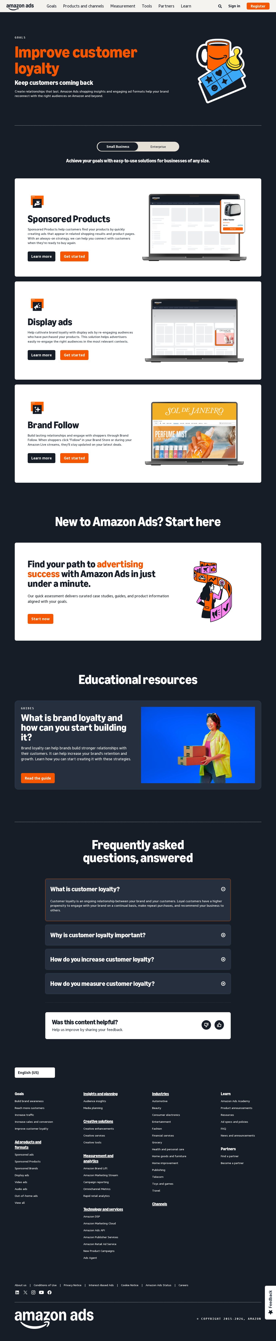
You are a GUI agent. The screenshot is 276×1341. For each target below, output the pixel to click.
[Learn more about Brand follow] (194, 433)
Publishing (158, 1170)
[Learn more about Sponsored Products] (194, 227)
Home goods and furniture (169, 1156)
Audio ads (21, 1189)
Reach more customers (29, 1108)
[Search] (220, 6)
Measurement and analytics (98, 1158)
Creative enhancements (98, 1128)
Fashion (157, 1128)
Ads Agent (90, 1257)
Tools (147, 6)
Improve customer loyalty (31, 1128)
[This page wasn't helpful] (206, 1025)
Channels (159, 1203)
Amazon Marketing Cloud (99, 1223)
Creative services (94, 1135)
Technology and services (103, 1209)
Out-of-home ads (26, 1195)
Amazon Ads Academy (235, 1101)
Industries (160, 1093)
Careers (183, 1285)
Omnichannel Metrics (97, 1189)
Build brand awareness (29, 1101)
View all (20, 1202)
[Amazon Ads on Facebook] (49, 1293)
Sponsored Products (28, 1161)
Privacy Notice (72, 1285)
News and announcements (238, 1135)
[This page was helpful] (219, 1025)
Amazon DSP (91, 1216)
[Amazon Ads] (17, 6)
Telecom (157, 1176)
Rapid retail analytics (96, 1195)
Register (258, 6)
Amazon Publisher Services (100, 1237)
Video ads (21, 1182)
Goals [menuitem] (19, 1093)
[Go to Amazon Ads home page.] (54, 1319)
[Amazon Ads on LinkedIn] (17, 1293)
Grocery (157, 1142)
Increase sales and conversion (34, 1121)
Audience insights (94, 1101)
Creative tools (92, 1142)
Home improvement (165, 1163)
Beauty (156, 1108)
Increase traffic (24, 1114)
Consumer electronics (166, 1114)
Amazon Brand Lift (95, 1168)
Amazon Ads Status (158, 1285)
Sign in (234, 6)
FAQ (223, 1128)
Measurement (122, 6)
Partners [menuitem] (228, 1148)
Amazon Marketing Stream (100, 1175)
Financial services (163, 1135)
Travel (156, 1190)
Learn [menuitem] (226, 1093)
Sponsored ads (24, 1154)
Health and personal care (168, 1149)
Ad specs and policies (234, 1121)
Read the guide (38, 778)
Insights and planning (100, 1093)
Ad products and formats (28, 1145)
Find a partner (230, 1156)
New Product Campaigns (99, 1251)
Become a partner (232, 1163)
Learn (186, 6)
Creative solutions (98, 1121)
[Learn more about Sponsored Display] (194, 330)
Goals (52, 6)
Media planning (93, 1108)
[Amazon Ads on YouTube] (41, 1293)
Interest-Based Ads (101, 1285)
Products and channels (83, 6)
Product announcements (236, 1108)
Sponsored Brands (26, 1168)
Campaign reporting (96, 1182)
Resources (227, 1114)
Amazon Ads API (94, 1230)
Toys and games (162, 1183)
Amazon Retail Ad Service (99, 1244)
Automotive (159, 1101)
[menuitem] (35, 1175)
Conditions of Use (45, 1285)
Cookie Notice (129, 1285)
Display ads (22, 1175)
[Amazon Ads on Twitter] (25, 1292)
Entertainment (161, 1121)
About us (20, 1285)
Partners (166, 6)
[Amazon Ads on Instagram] (33, 1293)
